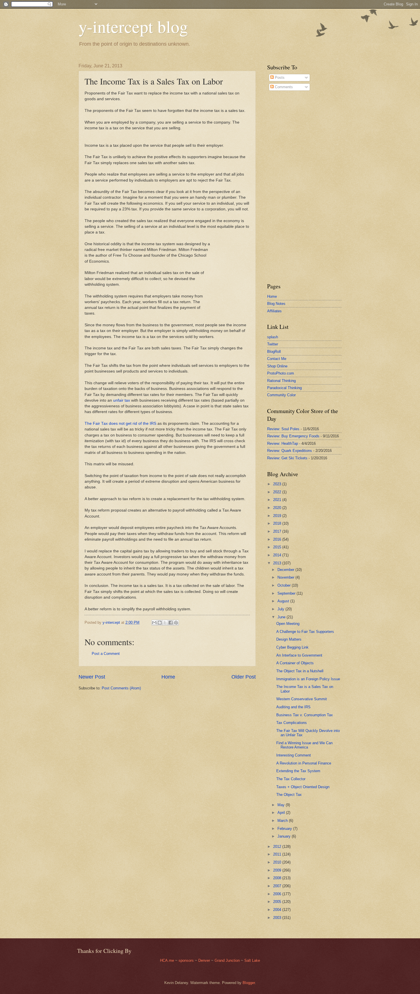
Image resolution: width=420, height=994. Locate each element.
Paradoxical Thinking (284, 388)
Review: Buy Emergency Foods (293, 436)
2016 (277, 539)
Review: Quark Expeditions (289, 450)
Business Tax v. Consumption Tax (304, 715)
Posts (279, 77)
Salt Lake (252, 960)
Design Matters (288, 639)
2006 (277, 894)
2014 (277, 555)
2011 (277, 854)
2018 (277, 523)
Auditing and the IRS (293, 707)
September (287, 593)
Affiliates (274, 311)
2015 (277, 547)
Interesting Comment (293, 755)
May (281, 805)
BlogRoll (274, 351)
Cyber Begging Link (292, 647)
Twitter (272, 344)
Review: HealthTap (282, 443)
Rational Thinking (281, 381)
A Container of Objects (295, 663)
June (282, 617)
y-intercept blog (133, 26)
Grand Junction (227, 960)
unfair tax (121, 400)
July (281, 609)
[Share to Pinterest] (176, 622)
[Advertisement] (284, 186)
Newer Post (92, 677)
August (283, 601)
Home (168, 677)
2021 (277, 500)
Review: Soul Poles (283, 429)
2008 (277, 878)
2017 (277, 531)
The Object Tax (289, 794)
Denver (204, 960)
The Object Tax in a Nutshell (299, 671)
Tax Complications (291, 723)
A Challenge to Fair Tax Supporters (305, 631)
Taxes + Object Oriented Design (302, 787)
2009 (277, 870)
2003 (277, 917)
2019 (277, 516)
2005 (277, 902)
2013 (277, 563)
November (286, 577)
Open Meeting (287, 623)
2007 (277, 886)
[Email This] (154, 622)
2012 (277, 846)
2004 (277, 910)
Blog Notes (276, 303)
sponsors (187, 960)
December (286, 570)
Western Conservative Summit (301, 699)
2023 (277, 484)
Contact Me (276, 359)
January (284, 836)
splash (272, 337)
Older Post (243, 677)
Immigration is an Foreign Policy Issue (308, 679)
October (284, 585)
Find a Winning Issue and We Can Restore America (304, 745)
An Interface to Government (299, 655)
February (285, 828)
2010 (277, 862)
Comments (283, 87)
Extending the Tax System (298, 771)
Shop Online (277, 366)
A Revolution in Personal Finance (303, 763)
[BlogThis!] (160, 622)
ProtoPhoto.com (280, 373)
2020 (277, 508)
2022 (277, 492)
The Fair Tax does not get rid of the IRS (120, 423)
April (281, 812)
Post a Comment (106, 653)
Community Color (281, 395)
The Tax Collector (290, 779)
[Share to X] (165, 622)
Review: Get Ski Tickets (287, 458)
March (283, 820)
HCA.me (167, 960)
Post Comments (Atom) (121, 688)
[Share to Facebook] (170, 622)
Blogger (249, 983)
